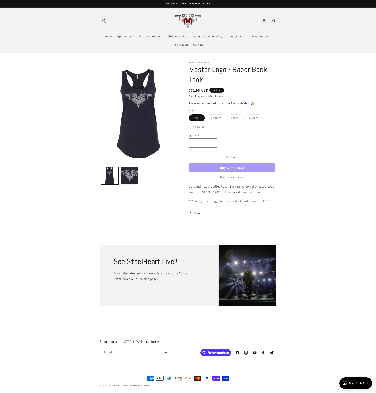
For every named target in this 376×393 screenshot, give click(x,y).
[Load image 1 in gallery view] (110, 176)
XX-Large (201, 127)
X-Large (256, 118)
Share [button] (197, 213)
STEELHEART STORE (118, 385)
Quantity (194, 135)
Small (199, 118)
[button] (104, 21)
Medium (218, 118)
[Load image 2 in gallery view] (129, 176)
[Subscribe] (166, 352)
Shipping (194, 96)
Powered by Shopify (139, 385)
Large (237, 118)
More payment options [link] (232, 177)
